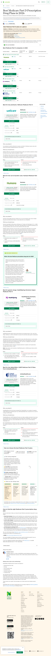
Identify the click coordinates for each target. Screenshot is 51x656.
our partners (18, 19)
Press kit (22, 610)
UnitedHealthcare (43, 113)
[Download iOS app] (10, 620)
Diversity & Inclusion (23, 600)
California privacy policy (40, 600)
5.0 (14, 56)
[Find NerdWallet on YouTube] (37, 619)
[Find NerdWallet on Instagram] (39, 619)
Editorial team (23, 607)
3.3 (14, 92)
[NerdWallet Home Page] (6, 2)
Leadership (23, 595)
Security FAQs (31, 595)
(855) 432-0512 (8, 64)
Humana (42, 108)
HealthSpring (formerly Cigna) (43, 111)
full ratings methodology (9, 585)
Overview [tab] (6, 125)
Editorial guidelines (23, 603)
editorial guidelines (30, 503)
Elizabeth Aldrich (10, 551)
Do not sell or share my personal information (40, 605)
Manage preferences (11, 652)
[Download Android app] (10, 626)
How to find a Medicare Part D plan (43, 116)
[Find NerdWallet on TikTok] (43, 619)
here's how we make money (25, 19)
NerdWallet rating (31, 112)
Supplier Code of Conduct (40, 596)
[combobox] (20, 138)
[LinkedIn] (8, 559)
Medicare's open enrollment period (21, 532)
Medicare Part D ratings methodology (17, 503)
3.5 (14, 80)
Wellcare (42, 106)
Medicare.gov (26, 540)
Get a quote (10, 86)
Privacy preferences (39, 602)
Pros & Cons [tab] (12, 125)
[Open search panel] (39, 2)
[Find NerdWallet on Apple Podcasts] (41, 619)
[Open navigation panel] (1, 2)
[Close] (23, 647)
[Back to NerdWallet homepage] (3, 6)
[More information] (26, 51)
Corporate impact (24, 598)
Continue (20, 652)
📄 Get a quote (11, 169)
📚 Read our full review (29, 169)
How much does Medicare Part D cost (14, 535)
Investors (22, 611)
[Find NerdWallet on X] (35, 619)
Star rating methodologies (23, 605)
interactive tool (23, 527)
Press (22, 608)
